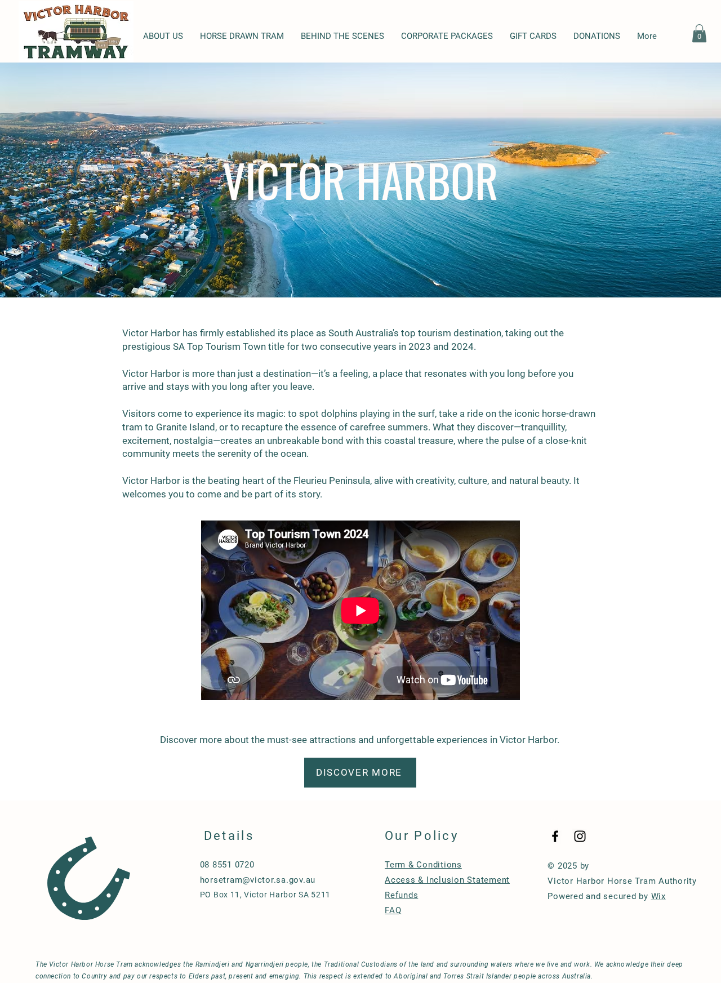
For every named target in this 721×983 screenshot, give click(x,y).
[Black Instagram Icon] (580, 836)
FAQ (393, 910)
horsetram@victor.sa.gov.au (258, 880)
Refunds (401, 895)
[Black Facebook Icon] (555, 836)
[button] (699, 33)
